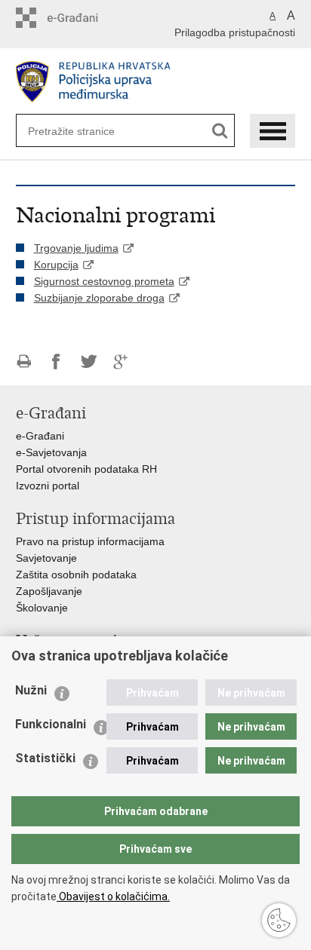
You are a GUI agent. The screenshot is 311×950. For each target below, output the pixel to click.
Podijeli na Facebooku (56, 361)
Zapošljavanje (49, 591)
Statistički (45, 758)
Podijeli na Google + (121, 361)
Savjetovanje (46, 558)
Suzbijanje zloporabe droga (99, 298)
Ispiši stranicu (24, 361)
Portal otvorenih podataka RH (86, 469)
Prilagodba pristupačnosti (234, 32)
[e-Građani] (80, 18)
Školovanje (42, 608)
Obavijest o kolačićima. (113, 896)
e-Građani (40, 436)
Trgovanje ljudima (76, 248)
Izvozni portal (47, 486)
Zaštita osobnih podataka (76, 574)
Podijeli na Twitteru (89, 361)
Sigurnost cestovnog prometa (104, 281)
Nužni (31, 690)
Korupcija (56, 265)
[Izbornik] (272, 131)
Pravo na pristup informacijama (90, 541)
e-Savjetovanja (51, 452)
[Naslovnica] (156, 82)
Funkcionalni (50, 724)
